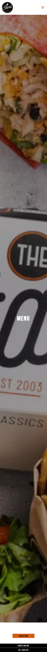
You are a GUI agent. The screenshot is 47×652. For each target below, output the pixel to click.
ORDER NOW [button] (23, 636)
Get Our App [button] (23, 650)
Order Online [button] (23, 646)
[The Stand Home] (7, 7)
